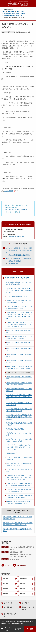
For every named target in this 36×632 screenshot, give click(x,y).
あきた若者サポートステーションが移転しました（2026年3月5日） (19, 440)
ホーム (3, 11)
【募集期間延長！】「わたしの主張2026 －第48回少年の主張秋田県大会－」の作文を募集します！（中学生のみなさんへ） (19, 315)
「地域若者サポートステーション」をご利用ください (19, 434)
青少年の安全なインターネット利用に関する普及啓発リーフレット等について (19, 367)
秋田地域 (22, 583)
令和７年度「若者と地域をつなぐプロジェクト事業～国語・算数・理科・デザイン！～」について (19, 447)
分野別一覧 (11, 11)
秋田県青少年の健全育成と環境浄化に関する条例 (19, 424)
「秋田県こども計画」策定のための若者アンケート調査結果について (19, 490)
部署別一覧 (17, 258)
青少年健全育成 (13, 263)
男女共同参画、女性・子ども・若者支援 (14, 13)
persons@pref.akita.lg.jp (16, 236)
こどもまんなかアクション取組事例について (19, 470)
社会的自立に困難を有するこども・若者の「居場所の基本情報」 (19, 283)
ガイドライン (26, 603)
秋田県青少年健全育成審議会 (15, 429)
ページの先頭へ (32, 623)
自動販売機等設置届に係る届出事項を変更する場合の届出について (19, 384)
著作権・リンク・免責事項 (28, 608)
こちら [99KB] (8, 191)
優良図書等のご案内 (12, 453)
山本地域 (5, 583)
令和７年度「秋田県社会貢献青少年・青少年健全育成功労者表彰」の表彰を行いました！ (19, 417)
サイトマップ (8, 603)
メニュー (7, 628)
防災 (32, 629)
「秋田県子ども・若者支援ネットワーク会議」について (19, 404)
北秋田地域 (23, 578)
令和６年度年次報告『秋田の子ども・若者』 (19, 343)
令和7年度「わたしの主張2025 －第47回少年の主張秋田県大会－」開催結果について (19, 397)
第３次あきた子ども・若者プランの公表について (19, 361)
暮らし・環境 (20, 11)
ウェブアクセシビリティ (10, 615)
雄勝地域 (22, 593)
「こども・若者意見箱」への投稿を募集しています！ (19, 458)
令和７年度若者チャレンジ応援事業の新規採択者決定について (19, 464)
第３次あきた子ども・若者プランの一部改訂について (19, 355)
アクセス (8, 565)
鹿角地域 (5, 578)
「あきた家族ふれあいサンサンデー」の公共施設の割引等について (19, 307)
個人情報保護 (8, 607)
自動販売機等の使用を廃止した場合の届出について (19, 390)
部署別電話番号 (21, 565)
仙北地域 (22, 588)
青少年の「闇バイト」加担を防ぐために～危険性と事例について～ (19, 301)
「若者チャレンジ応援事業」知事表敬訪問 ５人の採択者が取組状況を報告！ (19, 484)
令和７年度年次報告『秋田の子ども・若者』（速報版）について (19, 410)
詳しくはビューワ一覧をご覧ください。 (17, 209)
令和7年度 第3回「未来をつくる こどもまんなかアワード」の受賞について (19, 337)
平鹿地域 (5, 593)
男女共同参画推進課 (14, 261)
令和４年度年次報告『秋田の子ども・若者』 (19, 331)
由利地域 (5, 588)
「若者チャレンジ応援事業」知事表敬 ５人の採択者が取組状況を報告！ (19, 496)
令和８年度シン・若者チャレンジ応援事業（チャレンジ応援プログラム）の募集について (19, 290)
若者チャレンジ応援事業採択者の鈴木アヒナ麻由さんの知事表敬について (19, 502)
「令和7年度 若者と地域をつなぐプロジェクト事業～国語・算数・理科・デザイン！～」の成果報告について (19, 324)
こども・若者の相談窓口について (16, 296)
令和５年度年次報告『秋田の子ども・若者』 (19, 349)
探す (19, 629)
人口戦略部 (27, 258)
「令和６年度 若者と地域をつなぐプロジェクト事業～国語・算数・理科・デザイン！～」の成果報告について (19, 477)
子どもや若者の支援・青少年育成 (13, 15)
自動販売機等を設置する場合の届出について (19, 378)
